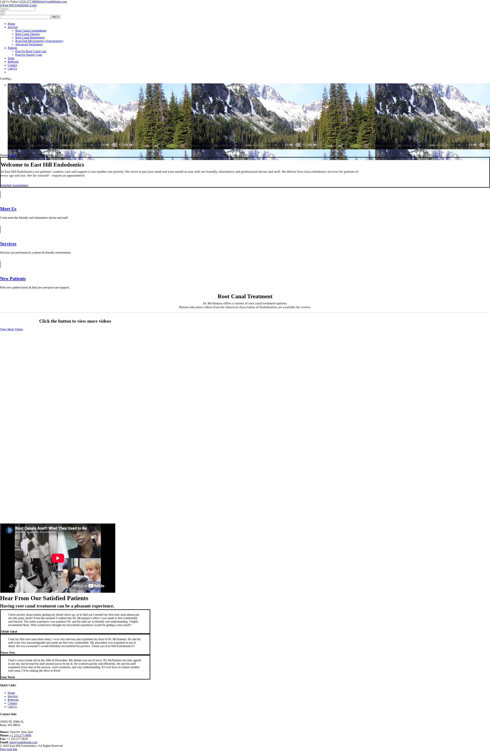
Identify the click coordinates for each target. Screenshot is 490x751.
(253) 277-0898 (28, 1)
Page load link (8, 749)
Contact (12, 703)
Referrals (13, 699)
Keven (11, 155)
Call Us (12, 706)
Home (11, 692)
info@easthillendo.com (53, 1)
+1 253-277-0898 (20, 735)
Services (13, 696)
